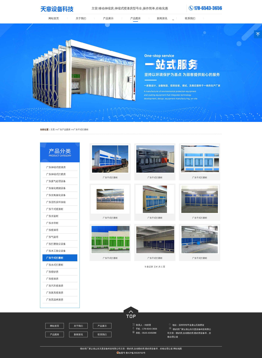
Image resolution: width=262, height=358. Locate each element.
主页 (52, 129)
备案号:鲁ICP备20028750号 (132, 353)
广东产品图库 (64, 129)
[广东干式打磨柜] (110, 159)
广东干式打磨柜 (81, 129)
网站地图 (177, 348)
